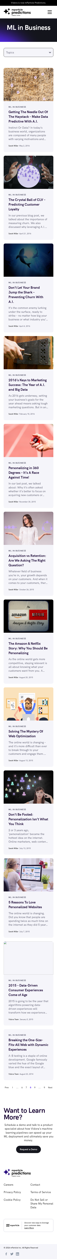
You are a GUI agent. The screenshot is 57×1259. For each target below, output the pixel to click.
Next (50, 1087)
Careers (8, 1184)
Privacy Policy (12, 1192)
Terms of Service (40, 1192)
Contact (35, 1184)
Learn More (29, 1228)
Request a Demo (28, 1149)
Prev (7, 1087)
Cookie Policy (12, 1199)
